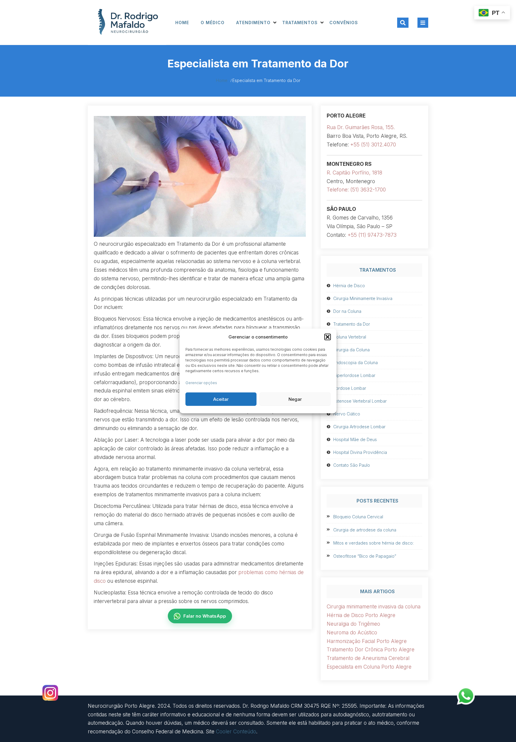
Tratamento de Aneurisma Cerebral (368, 658)
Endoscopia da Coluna (355, 362)
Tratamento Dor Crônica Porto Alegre (370, 650)
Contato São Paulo (351, 465)
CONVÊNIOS (343, 22)
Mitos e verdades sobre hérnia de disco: (373, 542)
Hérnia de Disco (349, 285)
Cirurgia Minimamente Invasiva (362, 298)
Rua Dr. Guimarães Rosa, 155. (361, 127)
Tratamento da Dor (351, 324)
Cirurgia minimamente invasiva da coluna (373, 607)
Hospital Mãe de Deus (355, 439)
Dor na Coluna (347, 311)
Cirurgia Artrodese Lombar (359, 426)
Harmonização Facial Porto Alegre (367, 641)
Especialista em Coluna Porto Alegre (369, 667)
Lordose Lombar (349, 388)
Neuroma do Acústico (352, 633)
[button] (328, 337)
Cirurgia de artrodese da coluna (364, 529)
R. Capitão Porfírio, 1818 (354, 173)
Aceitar (221, 399)
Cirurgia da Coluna (351, 349)
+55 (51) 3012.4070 (373, 145)
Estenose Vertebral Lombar (360, 401)
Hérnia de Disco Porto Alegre (361, 615)
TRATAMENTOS (300, 22)
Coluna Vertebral (349, 336)
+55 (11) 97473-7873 (372, 235)
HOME (182, 22)
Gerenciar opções (201, 382)
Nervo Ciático (346, 413)
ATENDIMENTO (253, 22)
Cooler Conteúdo (236, 732)
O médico (213, 22)
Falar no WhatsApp (204, 616)
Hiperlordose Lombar (354, 375)
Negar (295, 399)
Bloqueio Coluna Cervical (358, 516)
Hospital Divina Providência (360, 452)
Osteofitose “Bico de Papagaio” (364, 556)
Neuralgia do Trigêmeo (353, 624)
